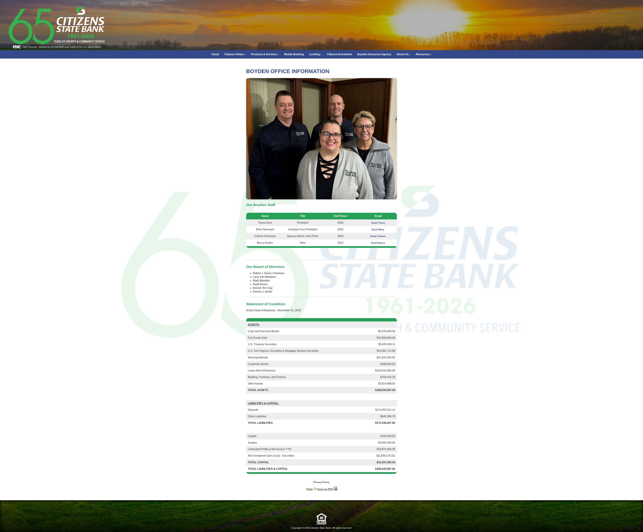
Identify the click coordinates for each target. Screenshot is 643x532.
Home (215, 54)
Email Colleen (378, 236)
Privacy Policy (321, 482)
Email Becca (378, 242)
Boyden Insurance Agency (374, 54)
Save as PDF (325, 489)
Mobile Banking (294, 54)
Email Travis (378, 222)
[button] (321, 507)
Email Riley (378, 229)
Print (309, 489)
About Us (403, 54)
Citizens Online (234, 54)
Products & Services (264, 54)
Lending (314, 54)
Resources (423, 54)
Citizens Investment (339, 54)
